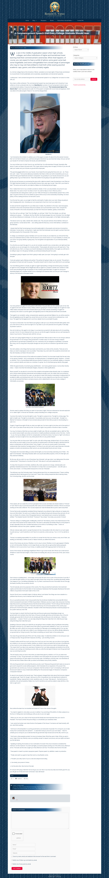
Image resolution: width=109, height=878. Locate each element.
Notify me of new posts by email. (22, 864)
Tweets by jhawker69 (79, 85)
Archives (75, 47)
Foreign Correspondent (18, 785)
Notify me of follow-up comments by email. (25, 860)
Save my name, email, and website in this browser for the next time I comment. (34, 856)
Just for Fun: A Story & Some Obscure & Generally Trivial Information (28, 786)
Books (52, 20)
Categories (76, 55)
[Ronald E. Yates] (55, 9)
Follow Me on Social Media (64, 20)
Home (27, 20)
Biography (43, 20)
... (17, 799)
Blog (34, 20)
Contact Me (80, 20)
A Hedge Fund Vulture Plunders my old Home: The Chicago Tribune (28, 788)
